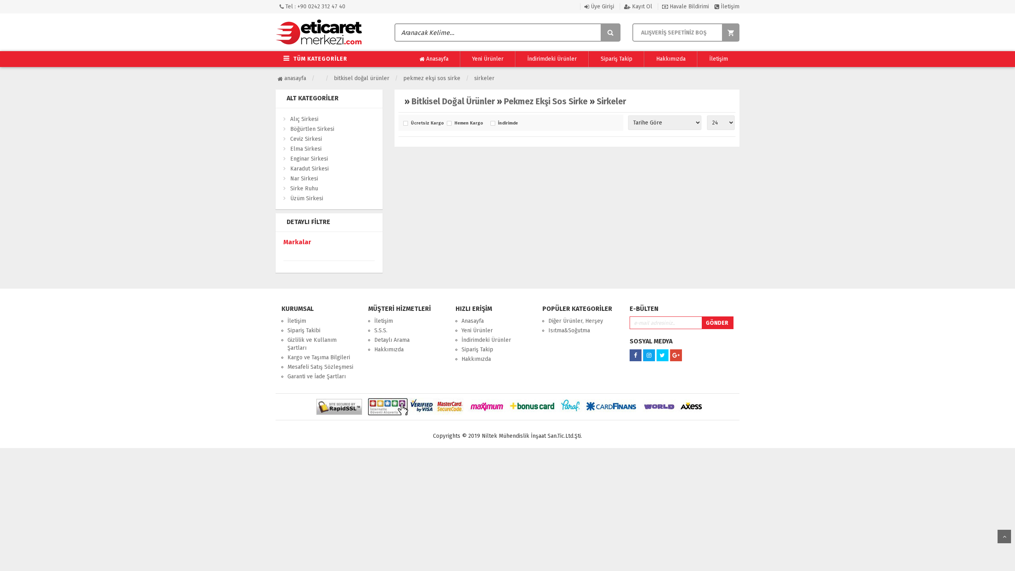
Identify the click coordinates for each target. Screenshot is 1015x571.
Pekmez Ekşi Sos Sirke (431, 78)
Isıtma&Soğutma (569, 330)
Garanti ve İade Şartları (316, 376)
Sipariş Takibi (303, 330)
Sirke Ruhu (304, 188)
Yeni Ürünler (488, 59)
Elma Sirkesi (306, 149)
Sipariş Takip (616, 59)
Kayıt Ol (641, 6)
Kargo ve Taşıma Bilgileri (318, 357)
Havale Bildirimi (688, 6)
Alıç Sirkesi (304, 119)
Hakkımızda (671, 59)
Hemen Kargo (468, 123)
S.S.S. (380, 330)
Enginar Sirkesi (309, 158)
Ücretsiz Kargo (427, 123)
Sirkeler (484, 78)
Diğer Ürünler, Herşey (575, 321)
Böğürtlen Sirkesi (312, 129)
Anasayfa (436, 59)
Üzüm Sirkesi (306, 198)
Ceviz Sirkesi (306, 139)
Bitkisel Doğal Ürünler (361, 78)
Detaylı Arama (392, 340)
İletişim (729, 6)
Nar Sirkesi (304, 178)
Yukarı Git (1004, 536)
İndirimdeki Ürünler (552, 59)
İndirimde (508, 123)
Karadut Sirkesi (309, 168)
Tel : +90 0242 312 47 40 (314, 6)
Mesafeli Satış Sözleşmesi (320, 367)
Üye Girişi (601, 6)
